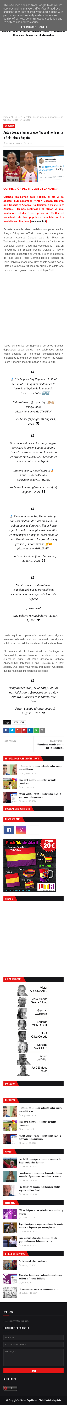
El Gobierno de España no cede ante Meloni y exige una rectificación (40, 767)
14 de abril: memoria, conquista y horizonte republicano (37, 781)
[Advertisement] (33, 78)
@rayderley (38, 402)
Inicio (6, 116)
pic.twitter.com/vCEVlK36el (33, 479)
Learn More (28, 27)
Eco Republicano (14, 143)
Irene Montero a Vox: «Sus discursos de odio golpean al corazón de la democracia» (38, 1239)
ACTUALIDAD (17, 116)
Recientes (10, 1100)
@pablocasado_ (22, 688)
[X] (33, 830)
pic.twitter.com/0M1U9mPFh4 (33, 411)
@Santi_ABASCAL (47, 688)
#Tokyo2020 (33, 406)
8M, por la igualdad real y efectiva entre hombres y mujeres (41, 1211)
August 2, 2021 (31, 713)
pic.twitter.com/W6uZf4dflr (33, 548)
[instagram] (21, 830)
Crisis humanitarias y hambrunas (33, 1261)
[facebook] (9, 830)
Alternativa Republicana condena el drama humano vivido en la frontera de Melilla (40, 1276)
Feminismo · (33, 35)
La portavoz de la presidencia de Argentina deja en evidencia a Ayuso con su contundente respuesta (40, 1174)
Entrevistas (47, 35)
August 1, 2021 (31, 491)
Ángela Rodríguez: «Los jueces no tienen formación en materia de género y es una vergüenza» (41, 1225)
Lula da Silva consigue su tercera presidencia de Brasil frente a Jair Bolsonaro (40, 1160)
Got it (43, 27)
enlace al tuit (38, 221)
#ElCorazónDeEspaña (33, 475)
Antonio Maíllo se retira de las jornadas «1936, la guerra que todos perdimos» (40, 795)
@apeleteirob (40, 470)
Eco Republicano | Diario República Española (42, 1400)
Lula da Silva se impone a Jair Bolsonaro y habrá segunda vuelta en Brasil (39, 1188)
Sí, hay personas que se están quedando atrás (39, 1289)
